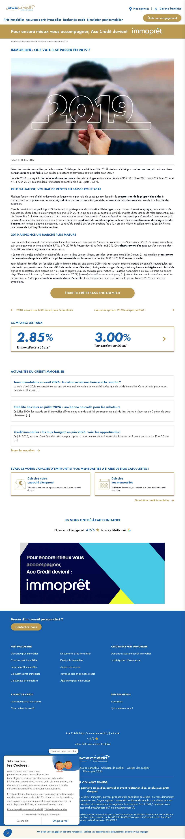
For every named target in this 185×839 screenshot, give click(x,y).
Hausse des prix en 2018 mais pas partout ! (119, 310)
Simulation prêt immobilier (105, 20)
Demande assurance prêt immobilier (131, 653)
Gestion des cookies (138, 768)
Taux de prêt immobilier (24, 667)
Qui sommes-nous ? (122, 708)
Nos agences (141, 8)
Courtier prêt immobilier (24, 660)
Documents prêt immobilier (75, 653)
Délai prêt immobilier (71, 660)
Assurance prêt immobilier (43, 20)
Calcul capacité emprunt (24, 680)
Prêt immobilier (14, 20)
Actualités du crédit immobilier (27, 41)
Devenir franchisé (170, 8)
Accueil (13, 41)
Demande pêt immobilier (24, 653)
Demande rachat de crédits (26, 701)
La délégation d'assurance (125, 660)
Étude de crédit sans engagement (92, 293)
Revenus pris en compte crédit (77, 673)
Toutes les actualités (23, 450)
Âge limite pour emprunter (75, 680)
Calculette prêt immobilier (25, 673)
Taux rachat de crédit (23, 708)
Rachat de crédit (74, 20)
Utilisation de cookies (112, 768)
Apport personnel (70, 667)
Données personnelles (86, 768)
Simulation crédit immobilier (152, 500)
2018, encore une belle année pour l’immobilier (44, 310)
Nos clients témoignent (69, 530)
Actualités (117, 701)
